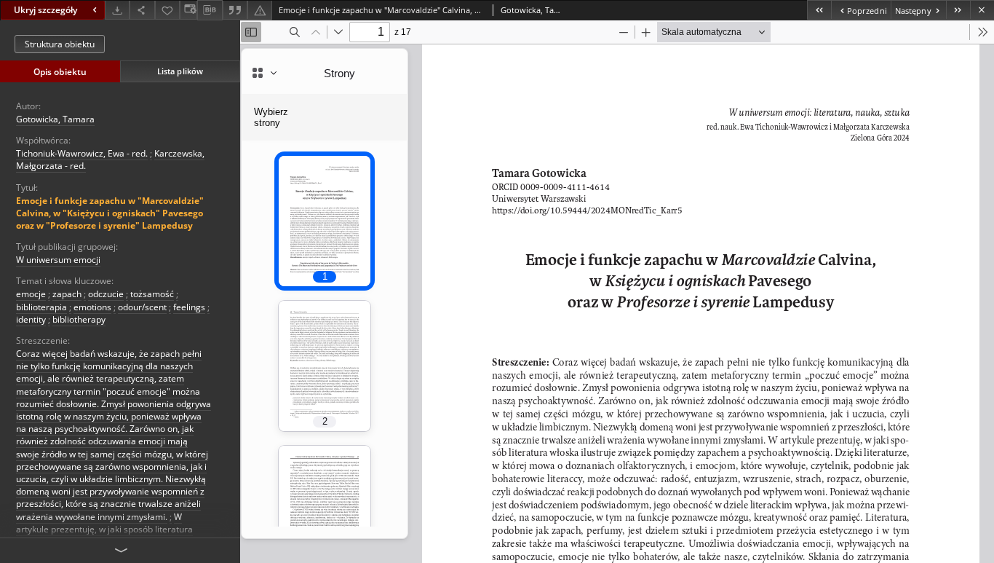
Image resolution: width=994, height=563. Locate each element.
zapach (66, 294)
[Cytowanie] (235, 10)
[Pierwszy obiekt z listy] (819, 10)
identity (31, 319)
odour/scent (142, 307)
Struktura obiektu (60, 44)
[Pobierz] (117, 10)
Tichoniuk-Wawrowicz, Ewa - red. (82, 153)
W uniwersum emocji (58, 259)
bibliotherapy (79, 319)
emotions (92, 307)
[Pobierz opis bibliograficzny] (209, 10)
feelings (189, 307)
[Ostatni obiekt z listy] (958, 10)
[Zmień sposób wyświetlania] (188, 10)
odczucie (106, 294)
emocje (31, 294)
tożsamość (152, 294)
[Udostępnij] (142, 10)
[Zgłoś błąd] (259, 10)
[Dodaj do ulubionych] (167, 10)
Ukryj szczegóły (45, 10)
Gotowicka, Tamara (55, 119)
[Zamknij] (982, 10)
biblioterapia (41, 307)
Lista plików (180, 71)
